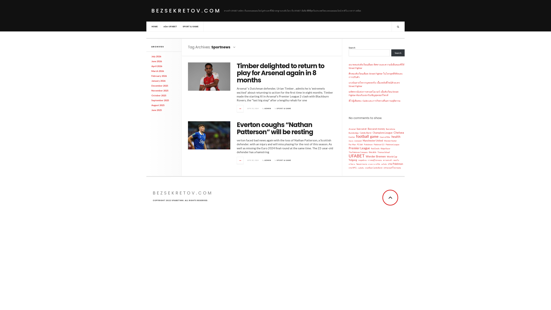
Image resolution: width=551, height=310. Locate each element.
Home (155, 26)
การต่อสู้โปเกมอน (375, 160)
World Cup (392, 156)
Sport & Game (190, 26)
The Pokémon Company (358, 152)
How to (351, 141)
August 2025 (158, 105)
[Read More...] (240, 108)
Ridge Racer (385, 149)
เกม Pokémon (395, 163)
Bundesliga (354, 133)
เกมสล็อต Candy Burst (373, 168)
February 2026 (159, 75)
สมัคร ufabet (170, 26)
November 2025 (159, 90)
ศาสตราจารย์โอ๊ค (374, 164)
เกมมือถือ (361, 168)
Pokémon (368, 144)
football (362, 136)
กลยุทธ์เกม (362, 160)
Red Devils (375, 149)
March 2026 (157, 71)
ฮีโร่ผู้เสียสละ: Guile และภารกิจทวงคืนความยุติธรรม (374, 100)
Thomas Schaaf (383, 152)
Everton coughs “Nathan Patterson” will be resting (275, 128)
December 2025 (159, 85)
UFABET (357, 156)
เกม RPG (353, 167)
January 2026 (158, 80)
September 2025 (160, 100)
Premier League (359, 148)
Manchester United (373, 140)
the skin (372, 152)
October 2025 (158, 95)
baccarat (362, 128)
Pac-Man (352, 145)
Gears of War (385, 137)
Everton (352, 137)
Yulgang (353, 160)
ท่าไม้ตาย (352, 164)
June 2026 (156, 61)
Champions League (382, 132)
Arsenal (352, 129)
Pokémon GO (379, 145)
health (395, 136)
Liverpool (358, 141)
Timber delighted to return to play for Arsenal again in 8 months (280, 73)
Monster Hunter (390, 141)
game (374, 136)
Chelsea (399, 132)
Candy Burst (365, 132)
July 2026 (156, 56)
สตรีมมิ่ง (384, 164)
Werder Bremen (376, 156)
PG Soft (360, 145)
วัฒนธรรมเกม (361, 164)
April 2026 (156, 66)
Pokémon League (392, 145)
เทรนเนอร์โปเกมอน (392, 167)
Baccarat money (376, 128)
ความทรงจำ (387, 160)
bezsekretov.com (186, 10)
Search (352, 47)
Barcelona (390, 129)
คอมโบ (396, 160)
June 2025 (156, 110)
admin (267, 108)
